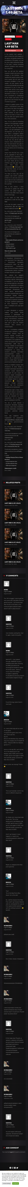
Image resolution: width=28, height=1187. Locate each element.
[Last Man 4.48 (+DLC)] (14, 515)
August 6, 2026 (8, 505)
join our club (17, 206)
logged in (11, 1152)
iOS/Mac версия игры (11, 463)
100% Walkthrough (10, 248)
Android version (10, 244)
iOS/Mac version (10, 246)
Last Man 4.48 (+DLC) (13, 523)
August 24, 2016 (10, 36)
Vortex (19, 36)
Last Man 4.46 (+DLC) (13, 562)
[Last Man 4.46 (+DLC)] (14, 554)
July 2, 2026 (7, 525)
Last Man (8, 39)
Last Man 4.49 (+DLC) (13, 503)
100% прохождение (11, 465)
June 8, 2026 (8, 564)
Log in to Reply (8, 591)
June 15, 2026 (8, 544)
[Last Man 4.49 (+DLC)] (14, 495)
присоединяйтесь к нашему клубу (14, 420)
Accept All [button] (15, 1183)
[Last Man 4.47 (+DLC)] (14, 534)
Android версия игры (11, 461)
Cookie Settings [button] (6, 1183)
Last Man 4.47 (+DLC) (13, 542)
